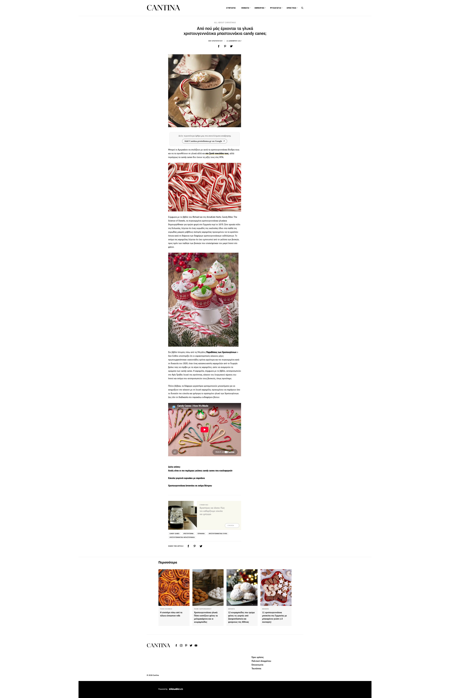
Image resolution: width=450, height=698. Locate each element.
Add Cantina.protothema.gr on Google (203, 141)
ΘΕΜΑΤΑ (231, 609)
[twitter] (231, 46)
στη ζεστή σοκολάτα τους (217, 153)
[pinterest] (225, 46)
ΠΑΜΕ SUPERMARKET (202, 609)
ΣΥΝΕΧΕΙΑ (231, 525)
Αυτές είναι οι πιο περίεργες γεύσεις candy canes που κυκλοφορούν (200, 470)
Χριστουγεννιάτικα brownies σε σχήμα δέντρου (190, 485)
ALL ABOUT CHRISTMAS (225, 22)
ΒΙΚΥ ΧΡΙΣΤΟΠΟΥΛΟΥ (215, 41)
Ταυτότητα (256, 668)
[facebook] (218, 46)
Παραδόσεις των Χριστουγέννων (221, 352)
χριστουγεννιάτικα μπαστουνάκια (182, 537)
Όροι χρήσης (258, 657)
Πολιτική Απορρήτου (261, 661)
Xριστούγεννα (188, 533)
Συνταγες (231, 8)
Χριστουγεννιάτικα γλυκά (218, 533)
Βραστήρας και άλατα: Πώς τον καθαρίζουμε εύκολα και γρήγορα (212, 511)
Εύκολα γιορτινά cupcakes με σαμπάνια (186, 478)
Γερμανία (201, 533)
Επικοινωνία (257, 664)
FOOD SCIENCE (166, 609)
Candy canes (174, 533)
